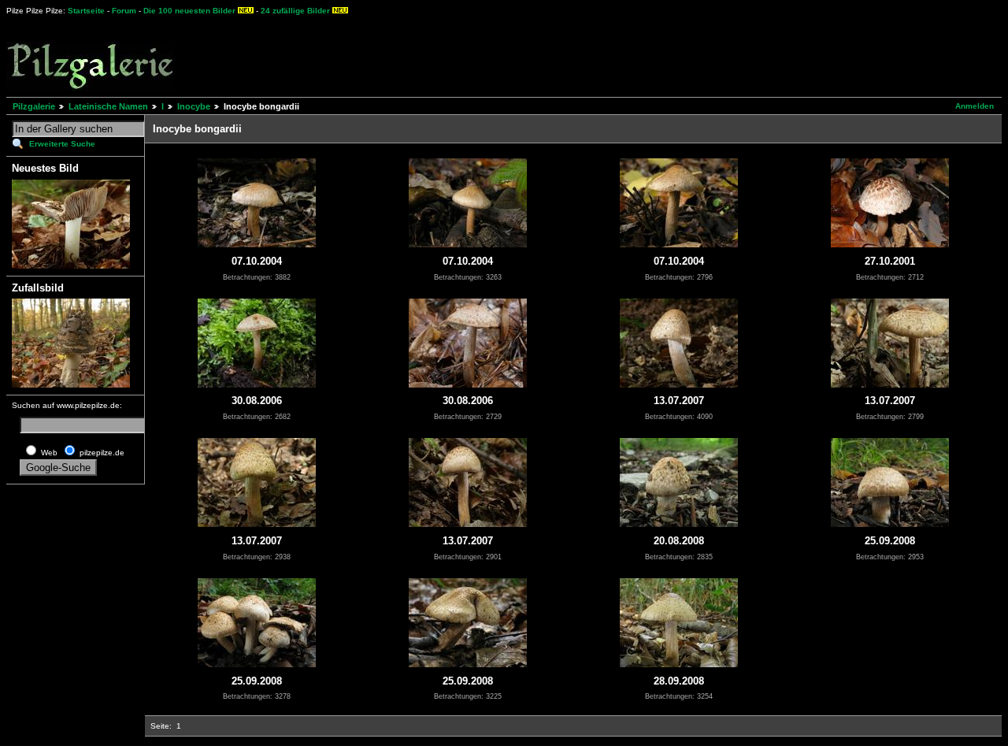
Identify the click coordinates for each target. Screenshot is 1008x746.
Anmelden (974, 106)
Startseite (86, 10)
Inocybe (193, 106)
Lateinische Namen (108, 106)
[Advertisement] (583, 55)
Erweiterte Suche (62, 143)
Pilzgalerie (34, 106)
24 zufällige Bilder (295, 10)
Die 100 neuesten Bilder (189, 10)
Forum (124, 10)
